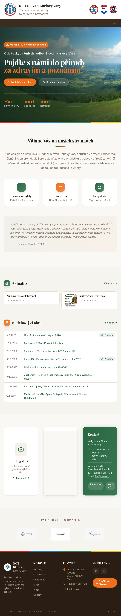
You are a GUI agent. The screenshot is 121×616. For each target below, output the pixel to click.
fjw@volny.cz (102, 476)
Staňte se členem (104, 583)
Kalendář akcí (40, 574)
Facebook (95, 484)
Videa (36, 589)
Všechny (109, 283)
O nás (36, 584)
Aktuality (37, 569)
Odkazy (37, 594)
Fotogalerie (39, 579)
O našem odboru (55, 82)
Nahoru (114, 611)
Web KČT (110, 486)
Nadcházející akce (21, 82)
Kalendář (109, 322)
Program (108, 335)
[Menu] (114, 23)
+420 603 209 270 (102, 473)
